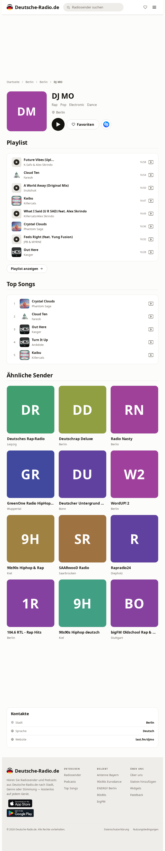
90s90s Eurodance (109, 781)
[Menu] (154, 7)
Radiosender (72, 775)
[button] (31, 409)
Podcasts (70, 781)
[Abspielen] (58, 124)
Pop (63, 104)
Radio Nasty (121, 438)
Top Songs (71, 788)
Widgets (135, 788)
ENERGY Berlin (107, 788)
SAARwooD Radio (74, 567)
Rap (55, 104)
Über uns (136, 775)
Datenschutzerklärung (116, 829)
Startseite (13, 82)
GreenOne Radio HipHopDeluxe (30, 503)
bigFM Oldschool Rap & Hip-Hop (134, 632)
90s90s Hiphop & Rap (25, 567)
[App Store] (20, 803)
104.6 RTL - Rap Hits (24, 632)
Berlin (30, 82)
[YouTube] (150, 162)
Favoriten (85, 124)
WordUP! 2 (120, 503)
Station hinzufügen (143, 781)
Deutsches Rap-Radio (26, 438)
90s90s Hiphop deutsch (79, 632)
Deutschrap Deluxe (76, 438)
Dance (92, 104)
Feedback (136, 795)
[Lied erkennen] (106, 124)
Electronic (76, 104)
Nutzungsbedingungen (145, 829)
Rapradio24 (121, 567)
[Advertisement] (83, 47)
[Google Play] (20, 813)
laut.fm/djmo (145, 739)
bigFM (101, 801)
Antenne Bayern (108, 775)
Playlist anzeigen (24, 268)
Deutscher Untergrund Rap (82, 503)
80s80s (101, 795)
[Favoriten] (145, 7)
